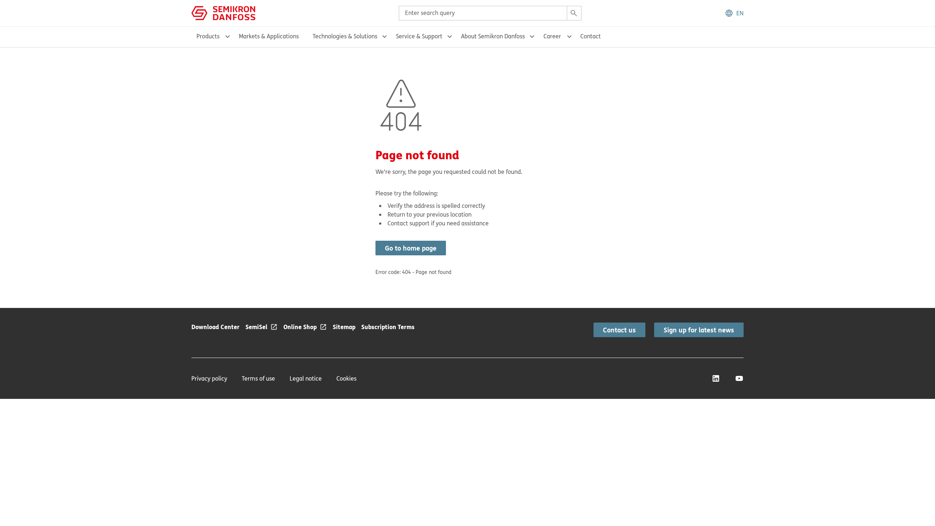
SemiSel (256, 327)
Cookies (346, 378)
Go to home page (410, 248)
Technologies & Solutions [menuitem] (345, 36)
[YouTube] (739, 378)
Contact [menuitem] (590, 36)
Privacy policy (209, 378)
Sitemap (344, 327)
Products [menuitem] (208, 36)
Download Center (215, 327)
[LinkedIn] (715, 378)
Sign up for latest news (699, 330)
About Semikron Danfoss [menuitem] (493, 36)
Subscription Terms (388, 327)
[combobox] (490, 13)
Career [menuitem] (552, 36)
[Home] (223, 12)
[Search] (573, 13)
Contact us (619, 330)
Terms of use (258, 378)
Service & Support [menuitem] (419, 36)
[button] (734, 13)
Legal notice (306, 378)
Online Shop (300, 327)
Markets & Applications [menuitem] (269, 36)
